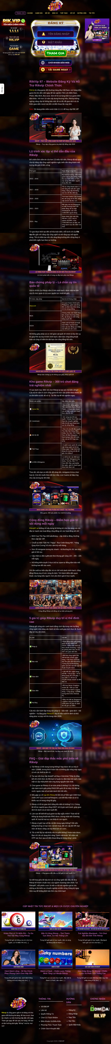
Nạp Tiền (72, 1017)
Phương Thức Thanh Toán (51, 1025)
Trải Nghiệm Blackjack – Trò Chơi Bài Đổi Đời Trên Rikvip (92, 934)
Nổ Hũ (47, 13)
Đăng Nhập (73, 1014)
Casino (30, 13)
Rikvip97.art (34, 528)
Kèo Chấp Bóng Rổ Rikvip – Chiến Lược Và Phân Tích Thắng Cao (92, 972)
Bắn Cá (55, 13)
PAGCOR (33, 306)
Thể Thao (64, 13)
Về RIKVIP (45, 1007)
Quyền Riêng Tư (47, 1014)
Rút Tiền (72, 1021)
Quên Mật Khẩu (75, 1025)
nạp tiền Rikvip (49, 795)
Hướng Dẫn (81, 13)
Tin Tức (92, 13)
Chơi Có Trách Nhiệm (49, 1018)
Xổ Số (72, 13)
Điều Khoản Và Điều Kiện (51, 1021)
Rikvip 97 (50, 713)
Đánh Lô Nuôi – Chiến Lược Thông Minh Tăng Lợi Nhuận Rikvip (55, 972)
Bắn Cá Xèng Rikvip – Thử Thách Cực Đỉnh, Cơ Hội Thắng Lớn (55, 934)
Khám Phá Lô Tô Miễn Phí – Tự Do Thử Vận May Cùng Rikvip (18, 934)
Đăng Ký (72, 1010)
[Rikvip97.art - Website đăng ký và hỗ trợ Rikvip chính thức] (55, 5)
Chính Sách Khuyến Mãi (50, 1029)
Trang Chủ (20, 13)
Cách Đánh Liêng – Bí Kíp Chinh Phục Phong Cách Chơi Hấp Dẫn (18, 972)
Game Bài (39, 13)
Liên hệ (44, 1010)
